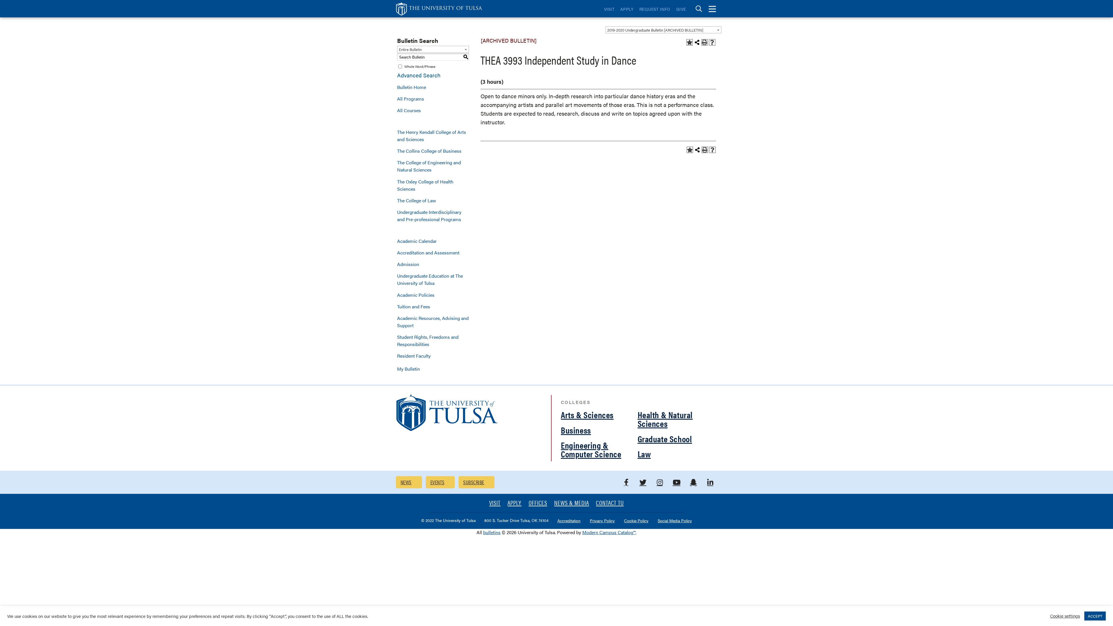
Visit (609, 9)
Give (681, 9)
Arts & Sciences (587, 414)
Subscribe (473, 482)
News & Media (571, 503)
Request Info (654, 9)
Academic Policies (415, 295)
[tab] (698, 9)
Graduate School (665, 438)
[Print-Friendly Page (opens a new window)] (704, 42)
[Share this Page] (697, 42)
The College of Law (416, 200)
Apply (627, 9)
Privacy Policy (602, 520)
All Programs (410, 98)
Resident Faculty (414, 355)
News (406, 482)
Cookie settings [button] (1065, 616)
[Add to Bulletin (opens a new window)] (689, 42)
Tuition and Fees (413, 306)
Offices (538, 503)
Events (437, 482)
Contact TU (610, 503)
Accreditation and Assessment (428, 252)
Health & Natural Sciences (665, 419)
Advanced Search (419, 75)
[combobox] (663, 29)
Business (576, 430)
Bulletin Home (411, 87)
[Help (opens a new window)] (712, 42)
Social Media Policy (675, 520)
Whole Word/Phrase (419, 66)
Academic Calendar (417, 241)
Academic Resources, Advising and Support (433, 322)
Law (644, 453)
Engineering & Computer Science (591, 449)
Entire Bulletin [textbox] (410, 49)
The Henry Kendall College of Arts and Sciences (431, 136)
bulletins (492, 532)
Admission (408, 264)
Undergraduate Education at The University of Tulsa (430, 279)
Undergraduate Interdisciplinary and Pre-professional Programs (429, 216)
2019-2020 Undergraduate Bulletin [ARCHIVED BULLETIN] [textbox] (655, 30)
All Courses (409, 110)
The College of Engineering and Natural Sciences (429, 166)
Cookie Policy (636, 520)
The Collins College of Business (429, 151)
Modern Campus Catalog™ (609, 532)
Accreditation (569, 520)
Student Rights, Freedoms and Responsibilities (428, 340)
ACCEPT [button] (1095, 616)
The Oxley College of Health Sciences (425, 185)
